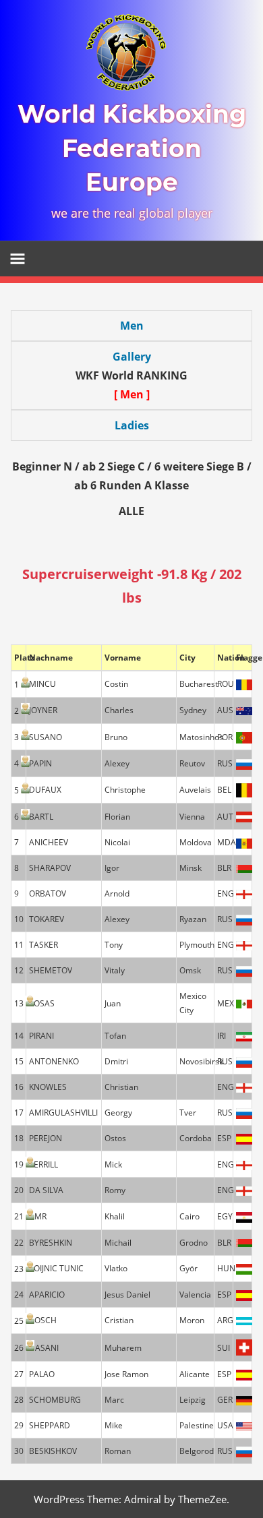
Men (132, 325)
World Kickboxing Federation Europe (132, 148)
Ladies (132, 425)
